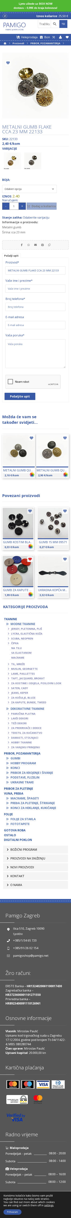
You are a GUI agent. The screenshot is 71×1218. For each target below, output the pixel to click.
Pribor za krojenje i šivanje (32, 773)
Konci (15, 768)
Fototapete (20, 824)
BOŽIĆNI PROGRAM (23, 850)
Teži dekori (19, 723)
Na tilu (16, 648)
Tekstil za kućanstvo (26, 733)
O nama (16, 885)
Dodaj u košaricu (44, 206)
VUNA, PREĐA (13, 793)
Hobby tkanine (21, 742)
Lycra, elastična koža (26, 633)
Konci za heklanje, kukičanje (33, 808)
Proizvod (12, 262)
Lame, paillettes (23, 673)
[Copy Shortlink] (49, 244)
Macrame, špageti (25, 798)
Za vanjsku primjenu (25, 747)
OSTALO (10, 835)
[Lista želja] (67, 37)
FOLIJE (8, 814)
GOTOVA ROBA (14, 830)
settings (49, 1205)
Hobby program (23, 763)
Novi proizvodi (22, 867)
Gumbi (15, 758)
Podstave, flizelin (25, 777)
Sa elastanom (21, 652)
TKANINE (10, 619)
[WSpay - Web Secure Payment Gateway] (18, 1101)
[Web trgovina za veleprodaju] (54, 37)
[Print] (42, 244)
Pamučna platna (23, 713)
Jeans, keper (19, 692)
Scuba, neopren (22, 638)
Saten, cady (19, 688)
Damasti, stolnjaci (24, 737)
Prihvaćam (12, 1211)
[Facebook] (5, 16)
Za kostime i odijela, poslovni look (36, 683)
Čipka (15, 643)
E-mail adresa (14, 317)
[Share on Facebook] (21, 244)
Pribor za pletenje (18, 789)
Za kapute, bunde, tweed (28, 702)
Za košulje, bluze (23, 697)
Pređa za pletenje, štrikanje (33, 803)
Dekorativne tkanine (27, 709)
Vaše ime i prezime (19, 281)
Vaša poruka (14, 335)
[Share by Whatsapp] (28, 244)
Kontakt (17, 876)
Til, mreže (18, 664)
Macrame (17, 657)
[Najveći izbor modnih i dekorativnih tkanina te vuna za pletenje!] (14, 26)
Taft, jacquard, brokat (28, 678)
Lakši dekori (19, 718)
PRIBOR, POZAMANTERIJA (22, 753)
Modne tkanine (23, 624)
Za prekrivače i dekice (26, 728)
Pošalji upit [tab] (11, 255)
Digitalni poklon (18, 840)
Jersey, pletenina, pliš (26, 628)
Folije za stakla (23, 819)
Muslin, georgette (24, 668)
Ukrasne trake (22, 782)
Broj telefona (15, 299)
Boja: (6, 179)
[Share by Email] (35, 244)
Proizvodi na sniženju (27, 858)
